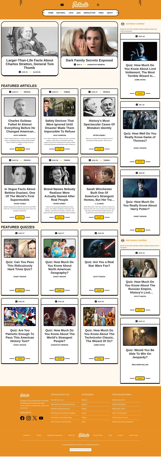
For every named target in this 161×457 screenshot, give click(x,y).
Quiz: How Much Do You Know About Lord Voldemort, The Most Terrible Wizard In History (140, 72)
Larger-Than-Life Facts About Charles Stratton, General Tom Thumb (30, 64)
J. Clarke (99, 204)
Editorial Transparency (55, 435)
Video (84, 422)
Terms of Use (133, 435)
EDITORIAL (60, 13)
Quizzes (84, 404)
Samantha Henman (96, 65)
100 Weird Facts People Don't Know (63, 404)
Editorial (84, 400)
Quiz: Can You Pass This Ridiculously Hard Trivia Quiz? (20, 265)
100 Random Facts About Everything (63, 413)
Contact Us (27, 435)
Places (84, 413)
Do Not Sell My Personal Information (80, 449)
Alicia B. (37, 72)
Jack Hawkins (19, 135)
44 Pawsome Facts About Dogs (61, 417)
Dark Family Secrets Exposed (89, 60)
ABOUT (110, 13)
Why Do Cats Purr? (118, 400)
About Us (72, 435)
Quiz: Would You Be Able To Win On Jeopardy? (140, 353)
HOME (50, 13)
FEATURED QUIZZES (18, 227)
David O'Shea (20, 204)
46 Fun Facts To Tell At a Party (61, 422)
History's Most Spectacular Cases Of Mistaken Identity (99, 124)
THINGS (67, 92)
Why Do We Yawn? (118, 409)
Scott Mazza (99, 277)
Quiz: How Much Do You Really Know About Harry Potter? (140, 205)
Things (84, 417)
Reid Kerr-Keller (140, 365)
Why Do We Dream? (119, 404)
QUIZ (79, 13)
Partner (39, 435)
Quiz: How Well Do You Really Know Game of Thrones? (140, 137)
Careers (120, 435)
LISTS (71, 13)
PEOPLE (27, 92)
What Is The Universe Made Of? (122, 422)
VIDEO (101, 13)
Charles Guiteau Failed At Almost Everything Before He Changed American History (20, 128)
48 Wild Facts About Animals (60, 409)
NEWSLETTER (89, 13)
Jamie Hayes (99, 345)
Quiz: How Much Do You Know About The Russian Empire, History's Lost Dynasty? (140, 289)
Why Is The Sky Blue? (119, 413)
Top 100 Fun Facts (57, 400)
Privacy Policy (98, 435)
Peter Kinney (99, 135)
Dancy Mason (20, 277)
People (84, 409)
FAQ (110, 435)
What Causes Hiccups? (120, 417)
